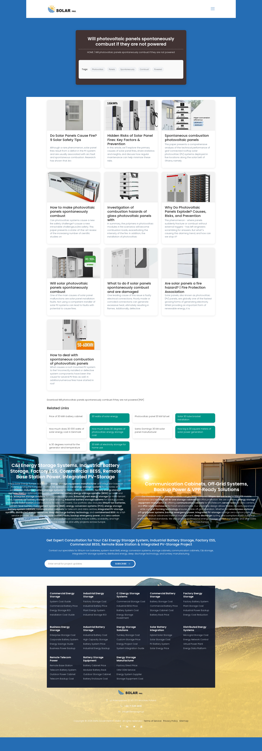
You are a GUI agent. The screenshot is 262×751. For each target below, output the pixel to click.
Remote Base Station (61, 665)
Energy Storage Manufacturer (126, 659)
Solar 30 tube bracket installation (189, 418)
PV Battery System (160, 643)
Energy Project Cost (127, 643)
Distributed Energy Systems (194, 628)
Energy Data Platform (194, 648)
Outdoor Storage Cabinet (97, 674)
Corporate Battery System (64, 639)
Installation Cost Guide (62, 614)
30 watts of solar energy (105, 416)
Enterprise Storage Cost (63, 635)
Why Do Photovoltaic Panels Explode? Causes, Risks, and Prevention (185, 211)
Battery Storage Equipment (93, 659)
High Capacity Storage (95, 639)
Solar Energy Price (159, 648)
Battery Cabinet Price (94, 665)
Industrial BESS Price (127, 605)
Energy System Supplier (129, 674)
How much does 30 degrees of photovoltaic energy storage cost (108, 432)
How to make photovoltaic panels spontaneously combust (72, 211)
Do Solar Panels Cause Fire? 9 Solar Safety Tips (73, 137)
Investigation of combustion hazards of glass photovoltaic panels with (129, 213)
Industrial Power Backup (196, 610)
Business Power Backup (62, 648)
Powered (158, 69)
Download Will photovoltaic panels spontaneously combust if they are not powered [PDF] (95, 399)
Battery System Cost (128, 610)
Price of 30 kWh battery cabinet (66, 416)
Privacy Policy (170, 720)
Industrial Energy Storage (93, 595)
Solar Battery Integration (158, 628)
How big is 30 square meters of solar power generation (194, 430)
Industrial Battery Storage (94, 628)
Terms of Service (152, 720)
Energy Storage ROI (60, 610)
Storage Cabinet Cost (162, 610)
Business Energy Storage (60, 628)
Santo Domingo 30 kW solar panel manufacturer (150, 430)
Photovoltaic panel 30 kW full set (152, 416)
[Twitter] (134, 726)
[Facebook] (120, 726)
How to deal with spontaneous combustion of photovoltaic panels (72, 359)
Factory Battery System (195, 601)
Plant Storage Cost (193, 605)
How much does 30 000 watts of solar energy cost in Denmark (66, 430)
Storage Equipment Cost (130, 678)
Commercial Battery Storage (162, 595)
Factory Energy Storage (192, 595)
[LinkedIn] (127, 726)
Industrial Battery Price (95, 605)
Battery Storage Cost (161, 601)
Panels (112, 69)
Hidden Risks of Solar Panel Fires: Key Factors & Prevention (130, 139)
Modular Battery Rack (94, 669)
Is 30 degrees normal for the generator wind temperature (64, 446)
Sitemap (183, 720)
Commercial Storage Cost (131, 601)
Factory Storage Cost (94, 601)
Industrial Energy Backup (96, 648)
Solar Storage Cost (160, 639)
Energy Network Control (195, 639)
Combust (144, 69)
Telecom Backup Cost (62, 678)
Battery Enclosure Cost (95, 678)
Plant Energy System (94, 610)
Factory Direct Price (127, 665)
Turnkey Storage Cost (128, 635)
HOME (90, 52)
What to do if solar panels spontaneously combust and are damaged (129, 287)
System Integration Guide (130, 648)
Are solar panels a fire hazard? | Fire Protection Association (185, 287)
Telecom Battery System (63, 669)
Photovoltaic (97, 69)
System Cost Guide (60, 601)
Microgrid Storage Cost (195, 635)
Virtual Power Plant (193, 643)
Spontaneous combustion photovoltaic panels (187, 137)
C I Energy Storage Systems (128, 595)
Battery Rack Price (159, 614)
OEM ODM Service (126, 669)
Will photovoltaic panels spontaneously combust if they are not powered (135, 52)
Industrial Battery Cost (95, 635)
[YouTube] (141, 726)
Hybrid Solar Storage (161, 635)
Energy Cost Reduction (195, 614)
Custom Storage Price (128, 639)
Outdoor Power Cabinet (63, 674)
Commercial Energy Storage (62, 595)
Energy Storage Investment (125, 616)
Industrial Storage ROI (94, 614)
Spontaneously (127, 69)
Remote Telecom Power (60, 659)
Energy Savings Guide (61, 643)
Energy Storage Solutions (126, 628)
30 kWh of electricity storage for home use (109, 446)
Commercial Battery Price (64, 605)
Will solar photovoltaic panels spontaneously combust (69, 287)
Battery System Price (94, 643)
